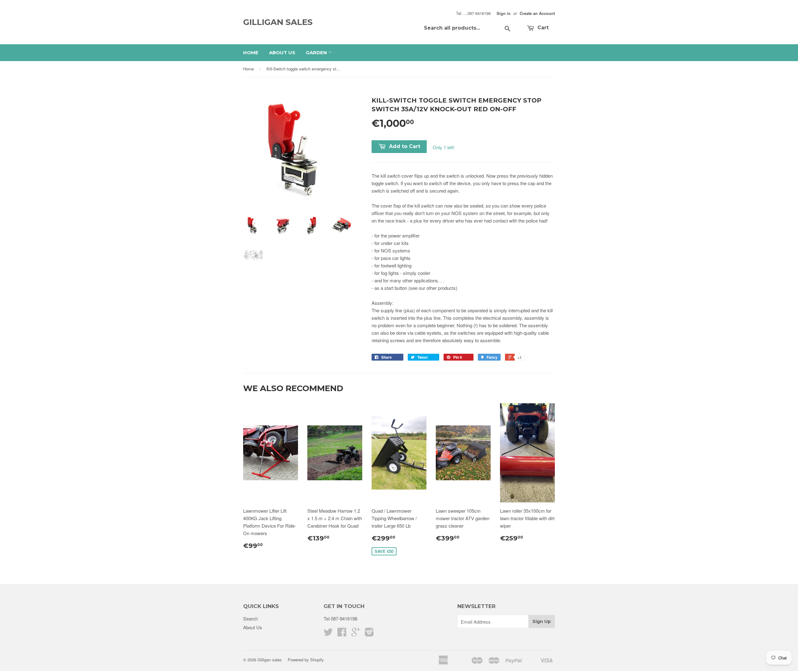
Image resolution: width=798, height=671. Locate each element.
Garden (317, 52)
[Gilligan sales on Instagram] (369, 633)
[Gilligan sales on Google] (355, 633)
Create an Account (537, 13)
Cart (542, 28)
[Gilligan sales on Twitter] (328, 633)
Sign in (504, 13)
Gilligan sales (278, 22)
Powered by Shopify (306, 660)
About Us (282, 52)
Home (250, 52)
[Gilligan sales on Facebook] (342, 633)
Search (250, 618)
